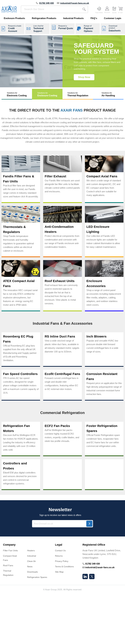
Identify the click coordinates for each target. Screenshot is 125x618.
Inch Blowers (96, 336)
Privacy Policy (61, 561)
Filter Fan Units (10, 550)
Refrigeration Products (44, 18)
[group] (62, 61)
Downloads (32, 572)
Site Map (59, 572)
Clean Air (31, 561)
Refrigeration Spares (37, 577)
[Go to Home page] (9, 9)
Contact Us (60, 550)
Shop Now (84, 77)
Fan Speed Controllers (20, 374)
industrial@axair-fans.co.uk (74, 3)
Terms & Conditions (64, 566)
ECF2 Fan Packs (57, 426)
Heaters (31, 550)
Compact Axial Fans (101, 176)
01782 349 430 (46, 3)
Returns (59, 556)
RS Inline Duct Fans (60, 336)
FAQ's (94, 18)
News (29, 566)
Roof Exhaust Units (60, 281)
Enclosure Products (14, 18)
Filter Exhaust (55, 176)
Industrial (31, 556)
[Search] (84, 9)
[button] (17, 94)
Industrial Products (73, 18)
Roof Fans (8, 565)
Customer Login (112, 18)
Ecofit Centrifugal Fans (62, 374)
